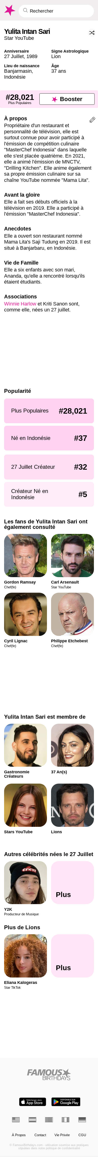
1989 (31, 56)
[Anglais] (16, 1119)
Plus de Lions (22, 927)
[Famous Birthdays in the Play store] (66, 1102)
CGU (82, 1135)
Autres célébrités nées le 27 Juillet (48, 854)
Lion (56, 56)
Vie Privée (62, 1135)
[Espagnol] (32, 1119)
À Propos (19, 1135)
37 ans (58, 71)
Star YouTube (19, 38)
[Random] (92, 33)
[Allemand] (82, 1119)
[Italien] (65, 1119)
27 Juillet (14, 56)
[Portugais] (49, 1119)
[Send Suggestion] (92, 120)
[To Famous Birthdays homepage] (9, 10)
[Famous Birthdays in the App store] (32, 1102)
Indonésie (15, 77)
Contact (40, 1135)
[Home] (49, 1074)
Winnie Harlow (20, 304)
